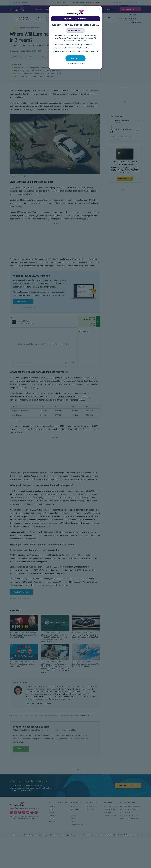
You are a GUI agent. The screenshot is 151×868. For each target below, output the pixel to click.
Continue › (75, 58)
